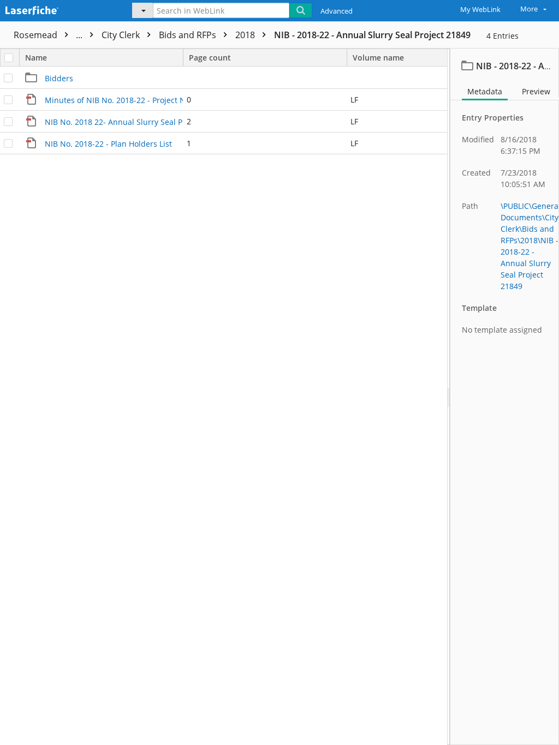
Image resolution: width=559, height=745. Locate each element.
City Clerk (122, 35)
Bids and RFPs (188, 35)
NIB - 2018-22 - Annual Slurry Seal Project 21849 (372, 35)
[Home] (57, 9)
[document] (504, 397)
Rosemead (49, 35)
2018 (246, 35)
